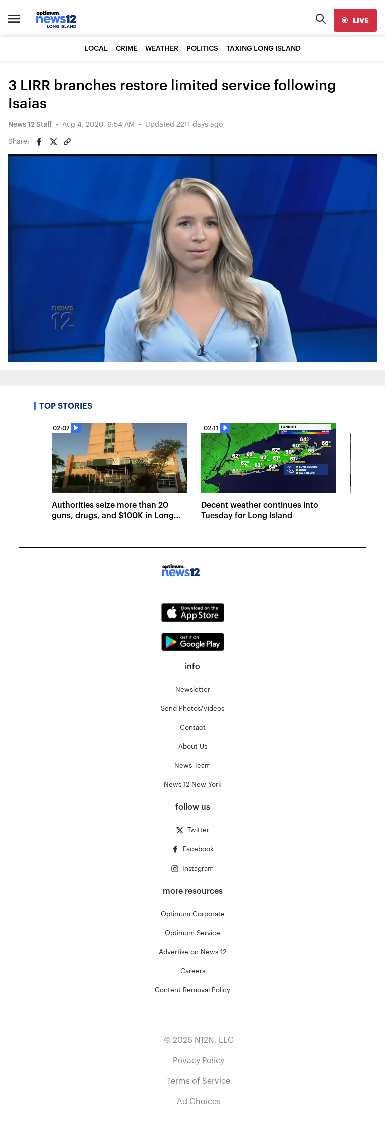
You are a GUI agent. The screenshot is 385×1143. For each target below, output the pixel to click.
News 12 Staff (30, 124)
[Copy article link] (67, 142)
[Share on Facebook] (39, 142)
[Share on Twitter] (53, 142)
